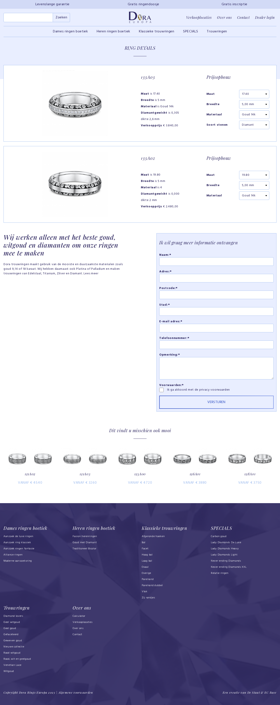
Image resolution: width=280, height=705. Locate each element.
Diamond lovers (13, 616)
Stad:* (164, 305)
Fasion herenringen (85, 536)
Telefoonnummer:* (174, 338)
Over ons (224, 17)
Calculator (79, 616)
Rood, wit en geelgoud (17, 659)
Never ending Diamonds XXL (229, 567)
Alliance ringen (13, 555)
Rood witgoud (12, 653)
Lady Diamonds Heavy (225, 548)
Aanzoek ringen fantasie (19, 548)
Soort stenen (217, 125)
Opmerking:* (169, 354)
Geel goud (10, 628)
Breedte (213, 104)
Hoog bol (147, 555)
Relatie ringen (220, 573)
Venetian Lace (12, 665)
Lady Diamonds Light (224, 555)
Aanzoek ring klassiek (17, 542)
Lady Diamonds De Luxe (226, 542)
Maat (210, 94)
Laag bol (147, 561)
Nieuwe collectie (14, 647)
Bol (143, 542)
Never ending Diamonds (226, 561)
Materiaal (214, 114)
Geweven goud (13, 640)
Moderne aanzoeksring (18, 561)
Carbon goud (219, 536)
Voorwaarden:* (171, 385)
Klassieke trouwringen (156, 31)
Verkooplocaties (199, 17)
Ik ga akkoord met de (183, 389)
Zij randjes (148, 597)
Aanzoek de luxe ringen (18, 536)
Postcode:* (168, 288)
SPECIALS (190, 31)
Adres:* (165, 271)
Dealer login (265, 17)
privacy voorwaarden (214, 389)
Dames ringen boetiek (70, 31)
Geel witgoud (12, 622)
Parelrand (148, 579)
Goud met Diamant (85, 542)
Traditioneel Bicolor (84, 548)
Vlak (144, 591)
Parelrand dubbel (152, 585)
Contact (243, 17)
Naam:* (165, 255)
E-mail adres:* (170, 321)
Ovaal (145, 567)
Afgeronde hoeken (153, 536)
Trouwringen (217, 31)
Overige (146, 573)
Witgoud (9, 671)
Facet (145, 548)
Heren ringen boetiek (113, 31)
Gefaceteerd (11, 634)
